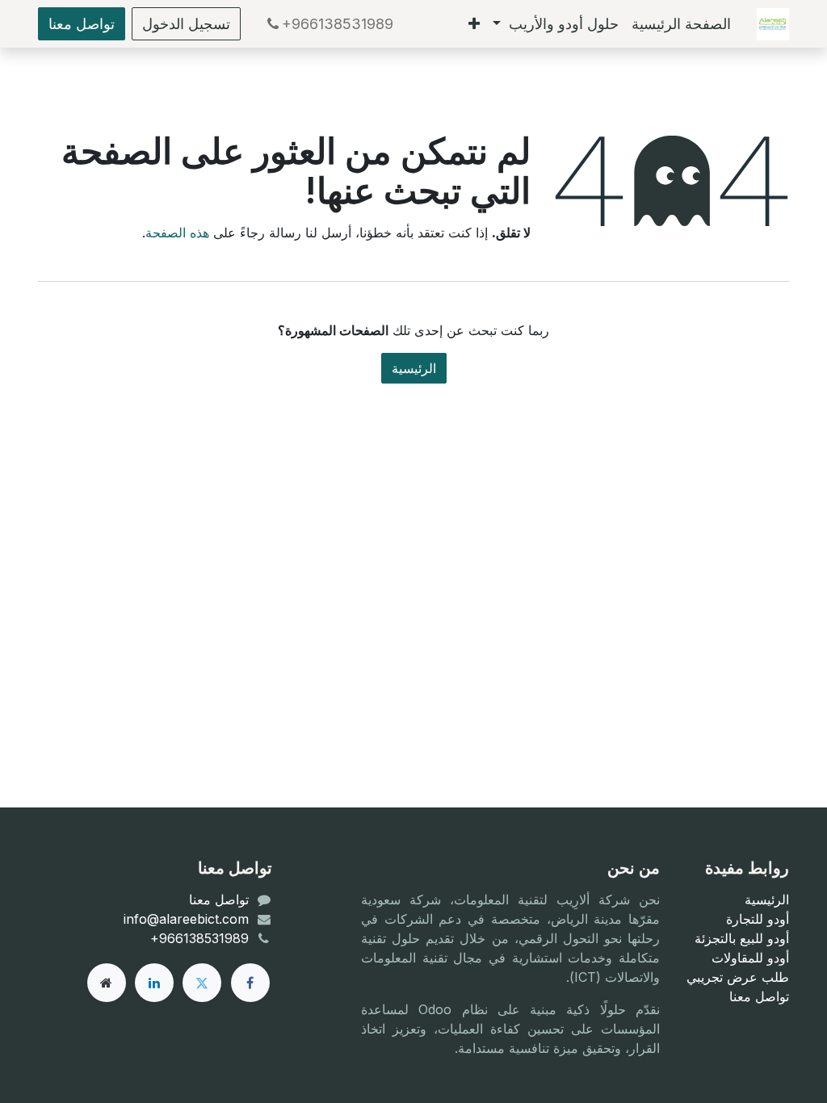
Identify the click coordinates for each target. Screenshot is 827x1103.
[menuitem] (681, 23)
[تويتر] (202, 982)
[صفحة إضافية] (106, 982)
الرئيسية (414, 368)
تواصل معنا (81, 23)
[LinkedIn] (154, 982)
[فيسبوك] (250, 982)
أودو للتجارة (757, 919)
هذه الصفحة (177, 232)
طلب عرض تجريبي (737, 977)
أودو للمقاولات (750, 958)
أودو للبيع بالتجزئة (742, 938)
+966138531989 (337, 23)
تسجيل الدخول (186, 23)
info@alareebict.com (186, 919)
